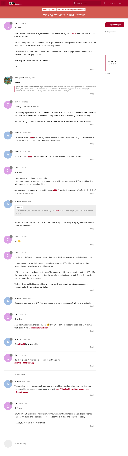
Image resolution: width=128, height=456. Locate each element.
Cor (20, 207)
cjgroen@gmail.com (39, 328)
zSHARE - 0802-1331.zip (24, 363)
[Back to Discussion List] (3, 3)
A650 (32, 137)
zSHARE (21, 344)
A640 (74, 34)
